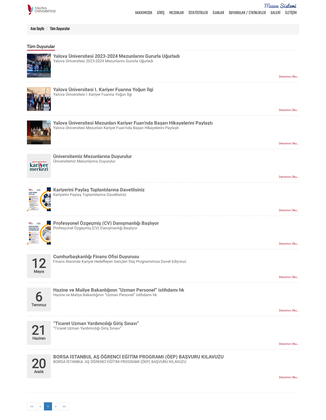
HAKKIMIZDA (145, 12)
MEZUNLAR (176, 13)
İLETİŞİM (291, 13)
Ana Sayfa (37, 29)
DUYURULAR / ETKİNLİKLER (247, 13)
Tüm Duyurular (60, 29)
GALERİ (275, 13)
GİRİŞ (160, 13)
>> (64, 406)
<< (31, 406)
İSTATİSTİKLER (198, 13)
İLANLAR (218, 13)
